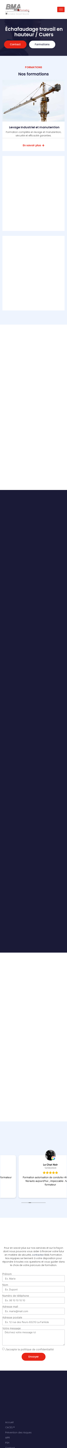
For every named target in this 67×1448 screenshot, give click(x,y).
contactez (38, 1254)
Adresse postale (12, 1317)
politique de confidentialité (37, 1349)
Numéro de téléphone (15, 1295)
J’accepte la (29, 1349)
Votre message (11, 1328)
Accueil (9, 1422)
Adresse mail (10, 1306)
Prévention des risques (18, 1432)
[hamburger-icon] (61, 9)
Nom (5, 1284)
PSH (7, 1442)
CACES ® (10, 1427)
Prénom (7, 1274)
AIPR (7, 1437)
